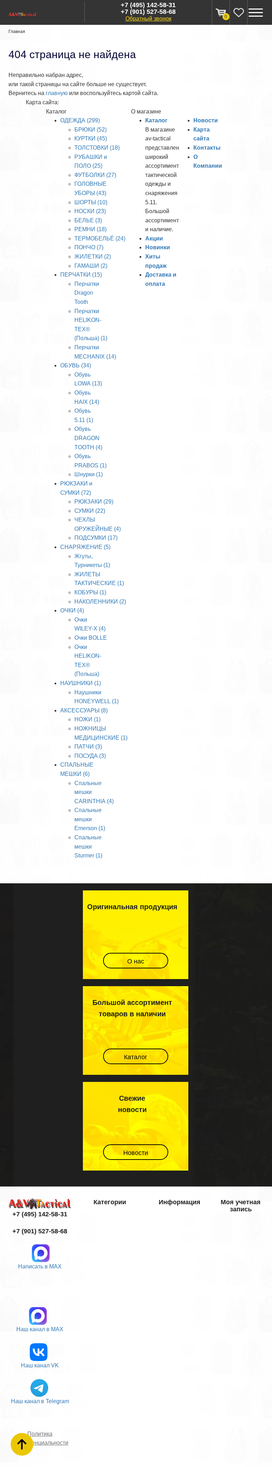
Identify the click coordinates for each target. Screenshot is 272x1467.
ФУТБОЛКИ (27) (95, 175)
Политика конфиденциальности (40, 1438)
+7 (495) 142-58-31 (148, 5)
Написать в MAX (40, 1266)
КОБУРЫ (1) (90, 592)
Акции (154, 238)
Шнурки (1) (88, 474)
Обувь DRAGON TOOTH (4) (88, 438)
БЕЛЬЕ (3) (88, 220)
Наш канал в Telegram (40, 1401)
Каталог (156, 120)
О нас (135, 961)
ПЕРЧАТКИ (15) (81, 275)
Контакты (207, 148)
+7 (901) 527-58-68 (148, 12)
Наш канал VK (40, 1365)
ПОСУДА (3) (90, 756)
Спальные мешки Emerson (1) (89, 819)
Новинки (157, 247)
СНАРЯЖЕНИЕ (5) (85, 547)
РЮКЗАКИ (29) (93, 502)
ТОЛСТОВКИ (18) (97, 148)
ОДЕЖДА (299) (80, 120)
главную (57, 93)
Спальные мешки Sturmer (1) (88, 846)
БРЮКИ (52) (90, 130)
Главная (16, 31)
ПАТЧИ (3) (88, 747)
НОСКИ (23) (90, 211)
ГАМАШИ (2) (90, 266)
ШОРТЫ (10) (90, 202)
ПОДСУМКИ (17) (96, 538)
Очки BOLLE (90, 638)
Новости (205, 120)
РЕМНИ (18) (90, 229)
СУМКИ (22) (89, 511)
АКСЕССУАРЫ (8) (84, 710)
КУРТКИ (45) (90, 138)
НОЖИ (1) (87, 719)
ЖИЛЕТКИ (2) (92, 257)
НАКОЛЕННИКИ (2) (100, 602)
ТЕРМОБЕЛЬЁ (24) (99, 238)
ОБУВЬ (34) (75, 365)
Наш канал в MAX (39, 1329)
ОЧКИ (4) (72, 610)
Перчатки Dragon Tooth (86, 293)
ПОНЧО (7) (88, 247)
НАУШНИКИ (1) (80, 683)
